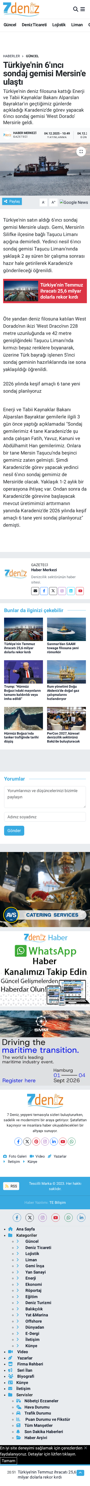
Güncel (10, 24)
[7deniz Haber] (21, 9)
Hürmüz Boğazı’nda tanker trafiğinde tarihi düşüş (21, 737)
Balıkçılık (33, 1309)
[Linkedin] (71, 591)
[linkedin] (81, 1217)
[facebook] (17, 1217)
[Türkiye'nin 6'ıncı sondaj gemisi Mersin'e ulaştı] (45, 169)
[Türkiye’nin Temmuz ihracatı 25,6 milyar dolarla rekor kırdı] (23, 629)
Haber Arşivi (35, 1437)
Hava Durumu (37, 1407)
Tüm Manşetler (38, 1425)
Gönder (14, 830)
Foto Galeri (18, 1156)
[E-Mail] (35, 591)
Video (40, 1156)
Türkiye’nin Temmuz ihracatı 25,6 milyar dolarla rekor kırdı (19, 648)
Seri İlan (24, 1370)
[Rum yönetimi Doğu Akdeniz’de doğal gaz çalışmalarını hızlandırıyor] (66, 671)
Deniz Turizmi (37, 1302)
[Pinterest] (36, 1142)
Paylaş (14, 201)
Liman (77, 24)
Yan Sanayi (35, 1272)
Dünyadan (34, 1327)
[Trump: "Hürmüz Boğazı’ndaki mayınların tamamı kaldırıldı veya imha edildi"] (23, 671)
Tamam (8, 1460)
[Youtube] (80, 591)
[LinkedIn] (54, 1142)
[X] (27, 1142)
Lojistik (59, 24)
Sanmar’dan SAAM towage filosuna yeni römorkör (63, 648)
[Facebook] (44, 591)
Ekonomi (33, 1284)
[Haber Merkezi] (15, 573)
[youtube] (55, 1217)
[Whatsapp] (72, 1142)
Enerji (30, 1278)
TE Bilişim (57, 1202)
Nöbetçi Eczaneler (41, 1400)
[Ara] (75, 9)
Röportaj (32, 1290)
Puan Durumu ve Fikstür (47, 1419)
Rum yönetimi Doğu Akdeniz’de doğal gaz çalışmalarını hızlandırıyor (63, 692)
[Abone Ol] (74, 202)
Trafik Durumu (37, 1413)
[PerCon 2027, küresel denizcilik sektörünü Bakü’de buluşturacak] (66, 718)
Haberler (11, 56)
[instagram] (42, 1217)
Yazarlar (60, 1156)
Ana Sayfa (25, 1229)
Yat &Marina (36, 1315)
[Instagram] (62, 591)
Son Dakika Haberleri (43, 1431)
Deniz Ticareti (34, 24)
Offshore (33, 1321)
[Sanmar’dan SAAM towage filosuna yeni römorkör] (66, 629)
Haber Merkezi (44, 570)
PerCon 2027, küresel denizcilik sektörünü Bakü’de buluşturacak (63, 737)
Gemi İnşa (34, 1265)
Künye (32, 1161)
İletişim (14, 1161)
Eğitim (31, 1296)
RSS (13, 1186)
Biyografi (25, 1376)
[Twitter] (53, 591)
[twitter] (29, 1217)
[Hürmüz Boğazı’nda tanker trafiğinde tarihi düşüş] (23, 718)
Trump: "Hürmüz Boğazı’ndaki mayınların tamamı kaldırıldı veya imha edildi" (22, 692)
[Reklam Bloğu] (45, 889)
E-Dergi (31, 1333)
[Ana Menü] (82, 9)
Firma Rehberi (29, 1364)
